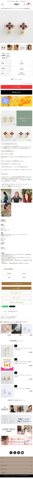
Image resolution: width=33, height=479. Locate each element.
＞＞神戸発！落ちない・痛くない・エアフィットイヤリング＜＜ (15, 184)
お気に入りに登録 (17, 79)
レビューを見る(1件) (15, 283)
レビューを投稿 (15, 288)
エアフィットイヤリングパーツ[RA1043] (22, 388)
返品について (16, 297)
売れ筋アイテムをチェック (15, 400)
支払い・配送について (16, 292)
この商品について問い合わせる (16, 302)
